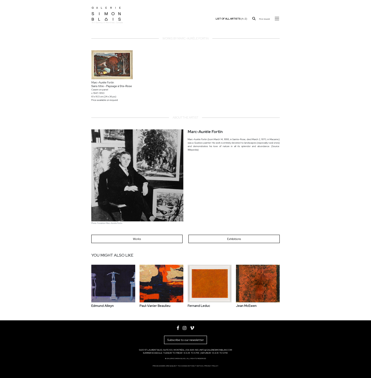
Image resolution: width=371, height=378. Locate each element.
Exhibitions (234, 239)
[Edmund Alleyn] (113, 283)
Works (137, 239)
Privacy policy (211, 366)
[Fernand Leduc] (210, 283)
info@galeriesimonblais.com (216, 350)
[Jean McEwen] (258, 283)
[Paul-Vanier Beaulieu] (161, 283)
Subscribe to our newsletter (185, 340)
